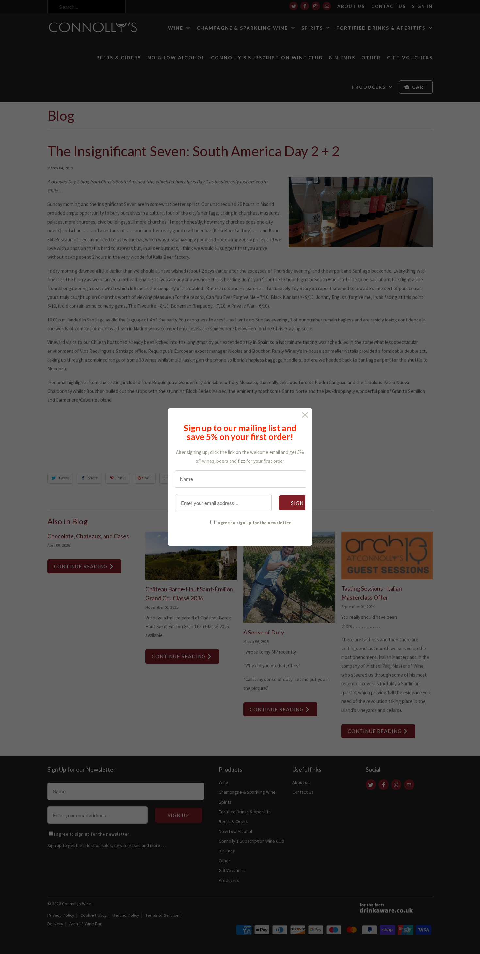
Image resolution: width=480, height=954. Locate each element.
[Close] (305, 415)
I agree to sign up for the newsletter (253, 522)
